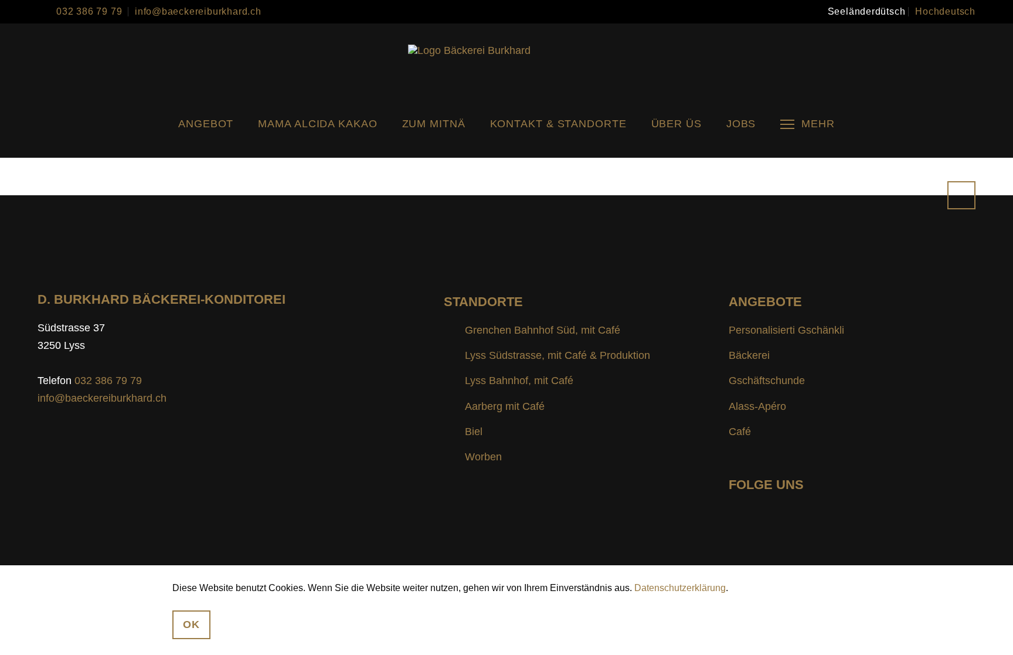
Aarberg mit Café (505, 406)
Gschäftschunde (767, 380)
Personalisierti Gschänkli (786, 330)
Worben (483, 457)
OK (191, 624)
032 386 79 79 (89, 11)
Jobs (741, 124)
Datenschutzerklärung (680, 588)
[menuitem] (867, 11)
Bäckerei (749, 355)
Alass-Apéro (757, 406)
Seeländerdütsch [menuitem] (867, 11)
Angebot (205, 124)
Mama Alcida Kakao (317, 124)
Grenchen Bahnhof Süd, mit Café (542, 330)
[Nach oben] (961, 195)
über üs (676, 124)
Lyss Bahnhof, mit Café (519, 380)
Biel (473, 431)
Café (740, 431)
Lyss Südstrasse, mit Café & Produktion (557, 355)
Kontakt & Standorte (558, 124)
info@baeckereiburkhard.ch (198, 11)
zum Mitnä (433, 124)
